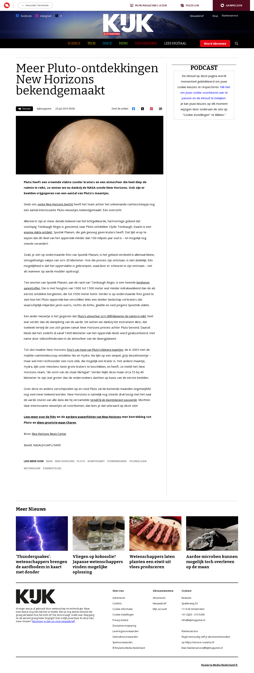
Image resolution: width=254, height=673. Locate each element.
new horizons (64, 461)
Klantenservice (230, 15)
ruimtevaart (96, 461)
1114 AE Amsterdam (193, 609)
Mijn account (160, 609)
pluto (81, 461)
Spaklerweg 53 (190, 603)
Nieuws (26, 108)
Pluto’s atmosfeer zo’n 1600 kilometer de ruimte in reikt (112, 316)
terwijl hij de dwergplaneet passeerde (113, 400)
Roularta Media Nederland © (219, 665)
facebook (26, 16)
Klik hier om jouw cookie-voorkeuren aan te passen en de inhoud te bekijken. (205, 92)
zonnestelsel (52, 468)
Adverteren (119, 598)
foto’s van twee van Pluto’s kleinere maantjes (95, 350)
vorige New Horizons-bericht (55, 204)
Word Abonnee (215, 43)
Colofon (117, 603)
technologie (138, 461)
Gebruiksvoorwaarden (125, 636)
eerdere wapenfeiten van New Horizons (93, 417)
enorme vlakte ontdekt (38, 232)
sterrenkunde (117, 461)
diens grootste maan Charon (56, 422)
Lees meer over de (40, 417)
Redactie (186, 598)
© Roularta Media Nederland (129, 648)
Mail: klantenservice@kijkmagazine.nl (202, 648)
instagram (46, 16)
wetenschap (32, 468)
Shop (215, 16)
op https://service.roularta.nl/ (198, 642)
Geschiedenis (146, 43)
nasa (49, 461)
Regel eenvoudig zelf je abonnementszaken (206, 636)
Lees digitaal (175, 43)
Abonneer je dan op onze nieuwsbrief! (53, 621)
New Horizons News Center (49, 434)
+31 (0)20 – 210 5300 (193, 614)
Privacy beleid (120, 620)
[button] (231, 5)
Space (107, 43)
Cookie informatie (123, 609)
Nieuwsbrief (197, 16)
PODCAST (204, 67)
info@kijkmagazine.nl (193, 620)
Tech (91, 43)
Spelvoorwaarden (123, 642)
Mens (123, 43)
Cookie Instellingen (123, 614)
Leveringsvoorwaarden (126, 631)
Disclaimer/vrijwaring (124, 625)
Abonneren (159, 598)
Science (74, 43)
